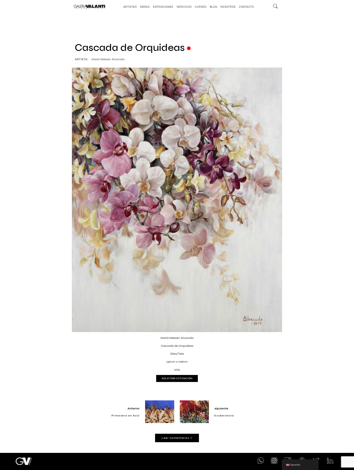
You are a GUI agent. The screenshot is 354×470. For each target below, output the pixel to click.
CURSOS (200, 6)
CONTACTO (246, 6)
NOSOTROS (228, 6)
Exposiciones (163, 6)
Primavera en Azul (126, 415)
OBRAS (145, 6)
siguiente (221, 408)
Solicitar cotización (177, 378)
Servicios (184, 6)
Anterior (133, 408)
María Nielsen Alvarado (108, 59)
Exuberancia (224, 415)
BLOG (213, 6)
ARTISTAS (130, 6)
